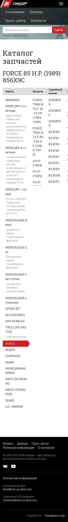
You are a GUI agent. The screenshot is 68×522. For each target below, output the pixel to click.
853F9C (54, 138)
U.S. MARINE (14, 406)
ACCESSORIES (15, 315)
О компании (14, 12)
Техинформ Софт (55, 515)
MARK (9, 362)
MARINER (12, 100)
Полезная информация (18, 447)
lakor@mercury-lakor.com (17, 489)
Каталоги (38, 20)
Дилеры (36, 12)
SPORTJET (12, 308)
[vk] (5, 466)
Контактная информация (20, 478)
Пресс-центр (15, 20)
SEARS (10, 400)
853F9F (54, 156)
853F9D (54, 144)
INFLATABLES (15, 321)
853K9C (54, 181)
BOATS (10, 349)
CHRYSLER (12, 356)
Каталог (8, 443)
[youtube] (13, 466)
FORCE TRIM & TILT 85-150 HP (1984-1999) (38, 141)
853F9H (54, 169)
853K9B (54, 175)
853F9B (54, 132)
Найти (58, 30)
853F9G (54, 163)
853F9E (54, 150)
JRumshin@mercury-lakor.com (20, 500)
